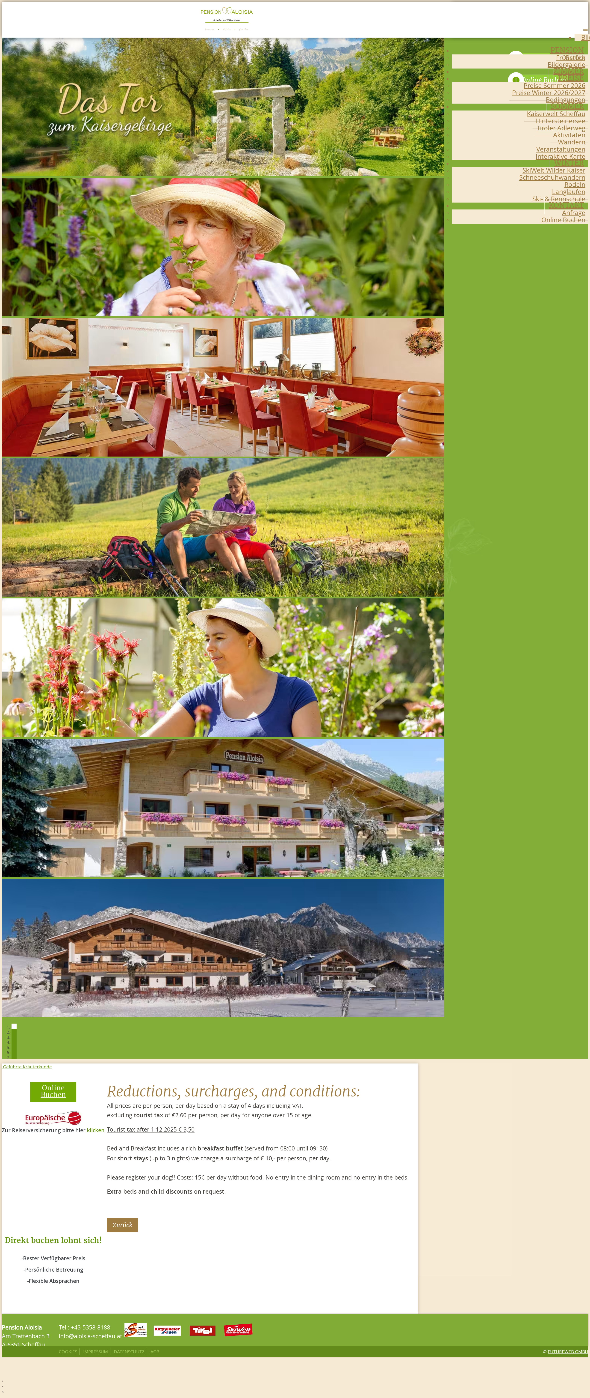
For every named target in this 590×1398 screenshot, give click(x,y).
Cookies (68, 1352)
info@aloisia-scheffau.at (90, 1336)
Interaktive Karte (560, 156)
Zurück (122, 1225)
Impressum (95, 1352)
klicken (95, 1130)
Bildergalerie (566, 64)
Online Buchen (563, 219)
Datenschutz (129, 1352)
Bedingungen (565, 99)
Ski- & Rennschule (558, 198)
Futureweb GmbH (568, 1352)
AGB (154, 1352)
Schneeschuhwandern (552, 177)
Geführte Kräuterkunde (27, 1067)
